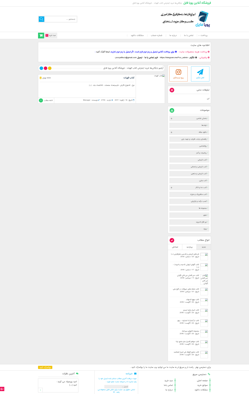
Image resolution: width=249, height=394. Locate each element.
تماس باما (168, 385)
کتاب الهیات (128, 78)
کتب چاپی (203, 180)
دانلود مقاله (203, 132)
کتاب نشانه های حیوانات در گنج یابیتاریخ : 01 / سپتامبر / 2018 (186, 290)
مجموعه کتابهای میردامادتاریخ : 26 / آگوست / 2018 (189, 332)
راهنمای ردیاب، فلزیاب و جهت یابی (194, 139)
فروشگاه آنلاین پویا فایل (197, 3)
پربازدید (189, 247)
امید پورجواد (71, 381)
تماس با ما (188, 35)
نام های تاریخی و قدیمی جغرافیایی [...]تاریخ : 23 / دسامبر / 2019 (185, 255)
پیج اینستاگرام (178, 78)
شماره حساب (156, 35)
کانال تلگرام (200, 78)
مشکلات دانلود (137, 35)
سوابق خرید (202, 385)
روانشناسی (203, 146)
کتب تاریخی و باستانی (199, 166)
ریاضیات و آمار (201, 153)
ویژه (205, 229)
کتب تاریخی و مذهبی (199, 173)
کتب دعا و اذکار (201, 187)
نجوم (205, 215)
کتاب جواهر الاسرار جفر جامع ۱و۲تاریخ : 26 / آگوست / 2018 (187, 343)
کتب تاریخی (202, 160)
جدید (204, 247)
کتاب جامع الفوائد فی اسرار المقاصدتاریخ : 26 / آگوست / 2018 (186, 353)
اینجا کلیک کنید (103, 51)
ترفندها (204, 125)
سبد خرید (168, 380)
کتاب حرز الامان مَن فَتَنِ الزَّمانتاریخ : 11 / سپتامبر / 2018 (188, 276)
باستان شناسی (201, 118)
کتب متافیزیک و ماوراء (198, 194)
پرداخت (204, 35)
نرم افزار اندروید (201, 222)
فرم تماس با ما (151, 57)
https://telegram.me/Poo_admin (174, 57)
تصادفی (175, 247)
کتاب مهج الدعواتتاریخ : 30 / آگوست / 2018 (189, 300)
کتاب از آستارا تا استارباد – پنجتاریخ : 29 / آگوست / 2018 (188, 321)
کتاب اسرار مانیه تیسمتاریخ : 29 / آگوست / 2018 (189, 311)
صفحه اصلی (202, 380)
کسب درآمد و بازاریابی (199, 201)
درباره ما (173, 35)
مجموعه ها (203, 208)
